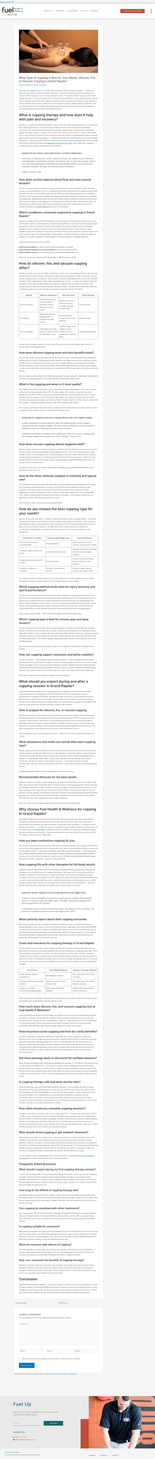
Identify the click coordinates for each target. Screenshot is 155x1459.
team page (40, 830)
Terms (18, 1452)
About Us (48, 11)
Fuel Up (83, 11)
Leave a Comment (25, 85)
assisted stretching (43, 207)
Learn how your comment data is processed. (60, 1374)
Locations (72, 11)
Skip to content (6, 2)
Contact (95, 11)
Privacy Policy (9, 1452)
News (36, 85)
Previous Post (20, 1303)
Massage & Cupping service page (59, 143)
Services (60, 11)
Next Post (63, 1303)
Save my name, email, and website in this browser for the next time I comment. (51, 1359)
